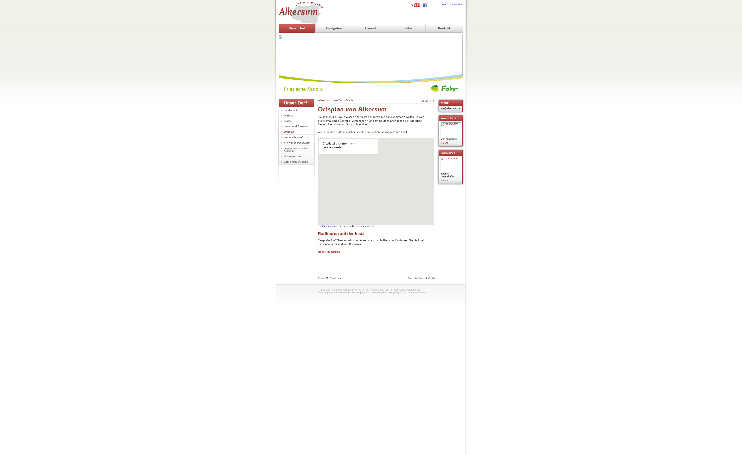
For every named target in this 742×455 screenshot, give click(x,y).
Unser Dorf (297, 28)
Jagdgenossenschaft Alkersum (296, 149)
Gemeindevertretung (296, 161)
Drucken (321, 278)
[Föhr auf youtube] (416, 5)
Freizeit (371, 28)
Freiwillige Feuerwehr (297, 142)
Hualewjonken (292, 156)
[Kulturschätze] (451, 129)
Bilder (287, 121)
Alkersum (323, 100)
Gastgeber (334, 28)
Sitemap (365, 292)
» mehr (444, 143)
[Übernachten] (451, 164)
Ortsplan (349, 100)
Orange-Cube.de (417, 292)
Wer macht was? (294, 137)
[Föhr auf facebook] (426, 5)
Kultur (407, 28)
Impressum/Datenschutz (337, 292)
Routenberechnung (328, 226)
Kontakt (444, 28)
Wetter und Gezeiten (296, 126)
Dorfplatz (289, 115)
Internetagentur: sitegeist (385, 292)
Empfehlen (334, 278)
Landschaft (290, 110)
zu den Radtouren (329, 251)
